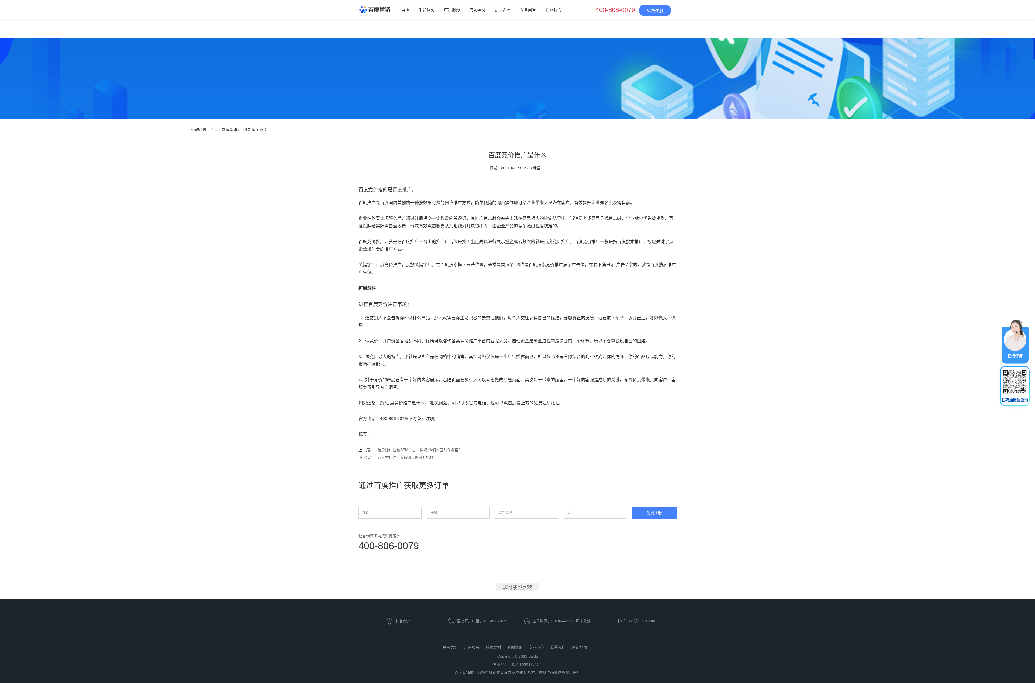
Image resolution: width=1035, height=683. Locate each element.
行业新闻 (248, 129)
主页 (214, 129)
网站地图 (579, 647)
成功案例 (477, 9)
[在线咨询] (1015, 341)
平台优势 (427, 9)
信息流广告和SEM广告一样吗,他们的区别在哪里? (419, 449)
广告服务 (452, 9)
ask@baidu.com (641, 620)
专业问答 (528, 9)
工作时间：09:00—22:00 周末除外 (562, 620)
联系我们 (553, 9)
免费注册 (655, 10)
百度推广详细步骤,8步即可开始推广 (407, 457)
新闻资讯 (503, 9)
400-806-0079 (388, 545)
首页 (405, 9)
